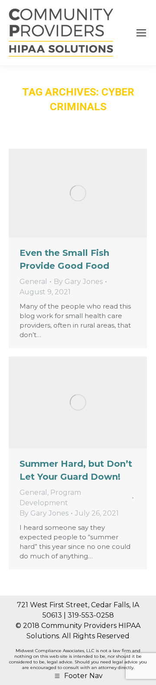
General (33, 281)
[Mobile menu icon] (141, 33)
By (78, 281)
